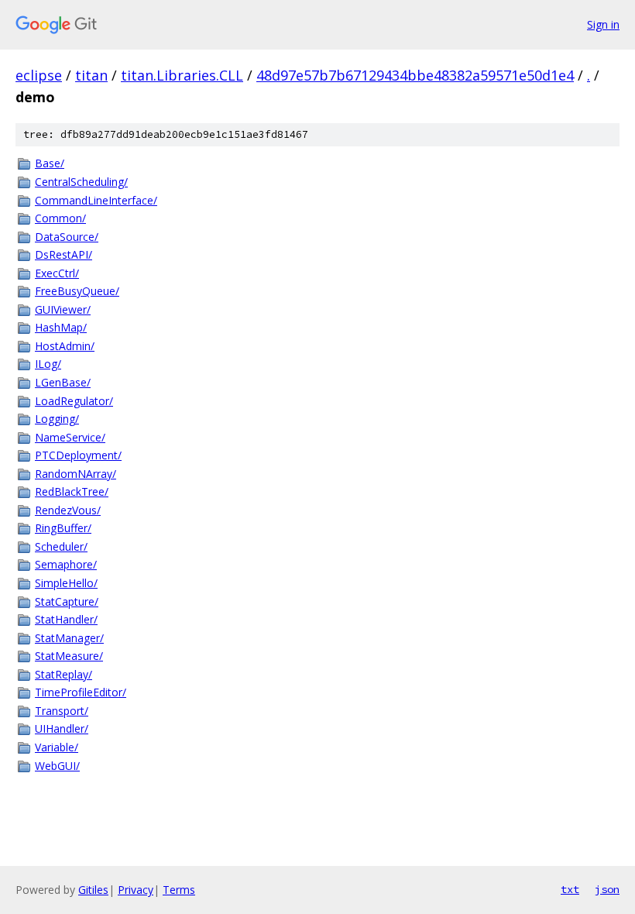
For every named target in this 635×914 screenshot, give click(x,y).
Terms (179, 889)
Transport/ (61, 710)
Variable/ (56, 747)
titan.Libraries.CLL (182, 75)
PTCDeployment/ (78, 455)
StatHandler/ (66, 619)
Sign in (603, 24)
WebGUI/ (57, 765)
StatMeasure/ (69, 655)
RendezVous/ (68, 510)
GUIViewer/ (63, 309)
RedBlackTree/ (71, 491)
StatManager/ (69, 638)
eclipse (38, 75)
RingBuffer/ (63, 528)
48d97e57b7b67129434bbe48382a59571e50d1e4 (415, 75)
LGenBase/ (63, 382)
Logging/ (57, 418)
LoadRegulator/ (74, 400)
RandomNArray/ (75, 473)
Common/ (60, 218)
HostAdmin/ (64, 345)
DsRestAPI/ (63, 254)
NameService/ (70, 437)
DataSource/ (66, 236)
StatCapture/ (66, 601)
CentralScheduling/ (81, 181)
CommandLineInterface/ (96, 200)
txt (570, 889)
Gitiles (93, 889)
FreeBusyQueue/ (77, 290)
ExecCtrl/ (57, 273)
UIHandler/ (61, 728)
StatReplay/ (63, 674)
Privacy (135, 889)
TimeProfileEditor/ (80, 692)
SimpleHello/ (66, 583)
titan (91, 75)
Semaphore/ (66, 564)
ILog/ (48, 363)
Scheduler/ (61, 546)
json (607, 889)
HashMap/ (61, 327)
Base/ (49, 163)
